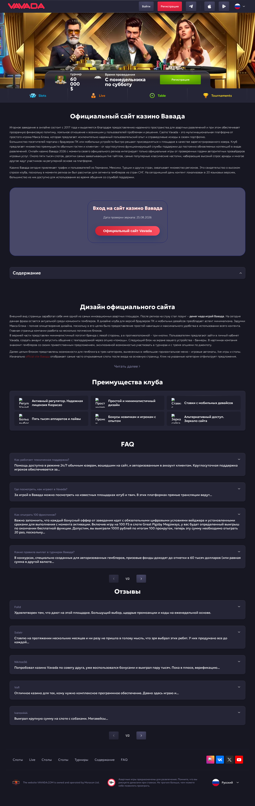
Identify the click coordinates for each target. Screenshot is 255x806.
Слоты (18, 760)
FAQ (124, 760)
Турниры (81, 760)
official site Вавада (38, 356)
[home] (26, 6)
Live (32, 760)
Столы (47, 760)
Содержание (105, 760)
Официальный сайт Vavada (127, 231)
